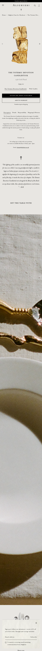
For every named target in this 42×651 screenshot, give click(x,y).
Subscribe (33, 637)
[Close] (36, 622)
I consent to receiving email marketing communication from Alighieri (18, 643)
